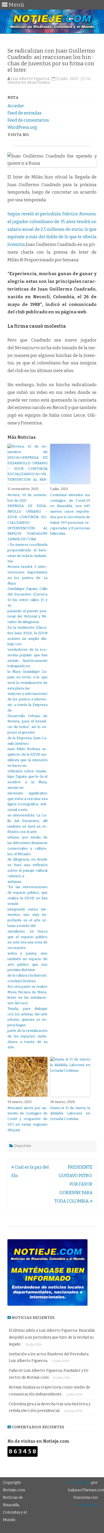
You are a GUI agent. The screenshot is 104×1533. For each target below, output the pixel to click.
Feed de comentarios (28, 120)
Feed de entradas (24, 113)
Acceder (15, 105)
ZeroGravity (79, 1482)
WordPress (88, 1505)
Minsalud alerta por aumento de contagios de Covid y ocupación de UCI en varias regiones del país (27, 1119)
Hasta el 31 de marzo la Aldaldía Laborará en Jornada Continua (70, 1113)
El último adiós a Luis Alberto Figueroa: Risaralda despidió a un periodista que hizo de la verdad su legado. (52, 1337)
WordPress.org (22, 127)
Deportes (22, 1146)
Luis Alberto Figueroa (30, 78)
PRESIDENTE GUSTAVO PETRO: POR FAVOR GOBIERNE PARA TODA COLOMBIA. (73, 1184)
